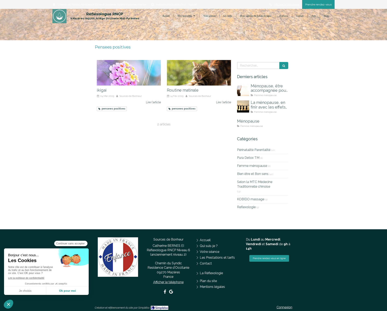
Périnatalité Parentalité (253, 150)
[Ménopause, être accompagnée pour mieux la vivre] (243, 90)
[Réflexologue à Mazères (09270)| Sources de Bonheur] (59, 16)
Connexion (284, 307)
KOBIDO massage (250, 199)
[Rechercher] (283, 65)
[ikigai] (129, 73)
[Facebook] (165, 292)
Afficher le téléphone (286, 4)
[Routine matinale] (199, 73)
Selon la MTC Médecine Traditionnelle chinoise (254, 184)
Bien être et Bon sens (252, 174)
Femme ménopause (252, 166)
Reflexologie (246, 207)
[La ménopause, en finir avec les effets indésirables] (243, 106)
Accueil (192, 4)
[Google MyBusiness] (171, 292)
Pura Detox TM (248, 158)
